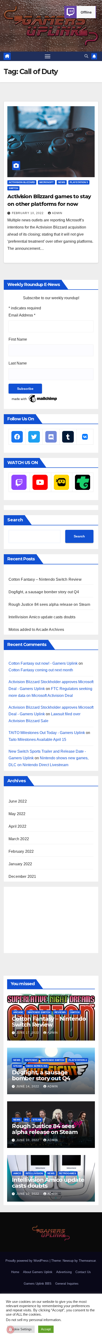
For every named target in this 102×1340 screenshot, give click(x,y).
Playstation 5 (79, 182)
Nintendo (31, 1060)
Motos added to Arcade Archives (36, 630)
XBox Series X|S (36, 1066)
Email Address (22, 315)
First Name (18, 339)
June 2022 (18, 801)
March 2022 (19, 839)
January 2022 (20, 864)
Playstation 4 (78, 1060)
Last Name (18, 363)
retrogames (67, 1173)
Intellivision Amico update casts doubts (42, 617)
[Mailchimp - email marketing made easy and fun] (35, 398)
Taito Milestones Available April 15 (37, 740)
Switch (13, 188)
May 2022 (17, 814)
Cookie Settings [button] (21, 1329)
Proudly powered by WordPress (27, 1260)
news (61, 182)
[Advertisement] (44, 918)
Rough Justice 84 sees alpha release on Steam (49, 604)
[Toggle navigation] (47, 56)
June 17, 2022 (28, 1032)
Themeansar (87, 1260)
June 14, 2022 (28, 1086)
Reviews (60, 1012)
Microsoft (46, 182)
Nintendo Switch (39, 1012)
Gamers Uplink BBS (37, 1283)
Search (15, 520)
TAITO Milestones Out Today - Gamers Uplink (47, 733)
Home (15, 1272)
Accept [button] (46, 1329)
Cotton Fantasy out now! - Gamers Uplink (43, 663)
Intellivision (34, 1173)
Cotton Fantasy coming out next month (41, 670)
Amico (17, 1173)
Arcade (18, 1012)
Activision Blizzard (22, 182)
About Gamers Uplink (37, 1272)
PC (26, 1119)
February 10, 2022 (28, 213)
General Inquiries (67, 1283)
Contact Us (83, 1272)
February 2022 (21, 851)
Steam (17, 1066)
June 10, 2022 (28, 1140)
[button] (86, 56)
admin (57, 213)
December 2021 (22, 876)
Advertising (64, 1272)
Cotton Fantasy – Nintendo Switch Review (45, 579)
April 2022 (17, 826)
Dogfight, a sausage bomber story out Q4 (44, 592)
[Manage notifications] (10, 1329)
